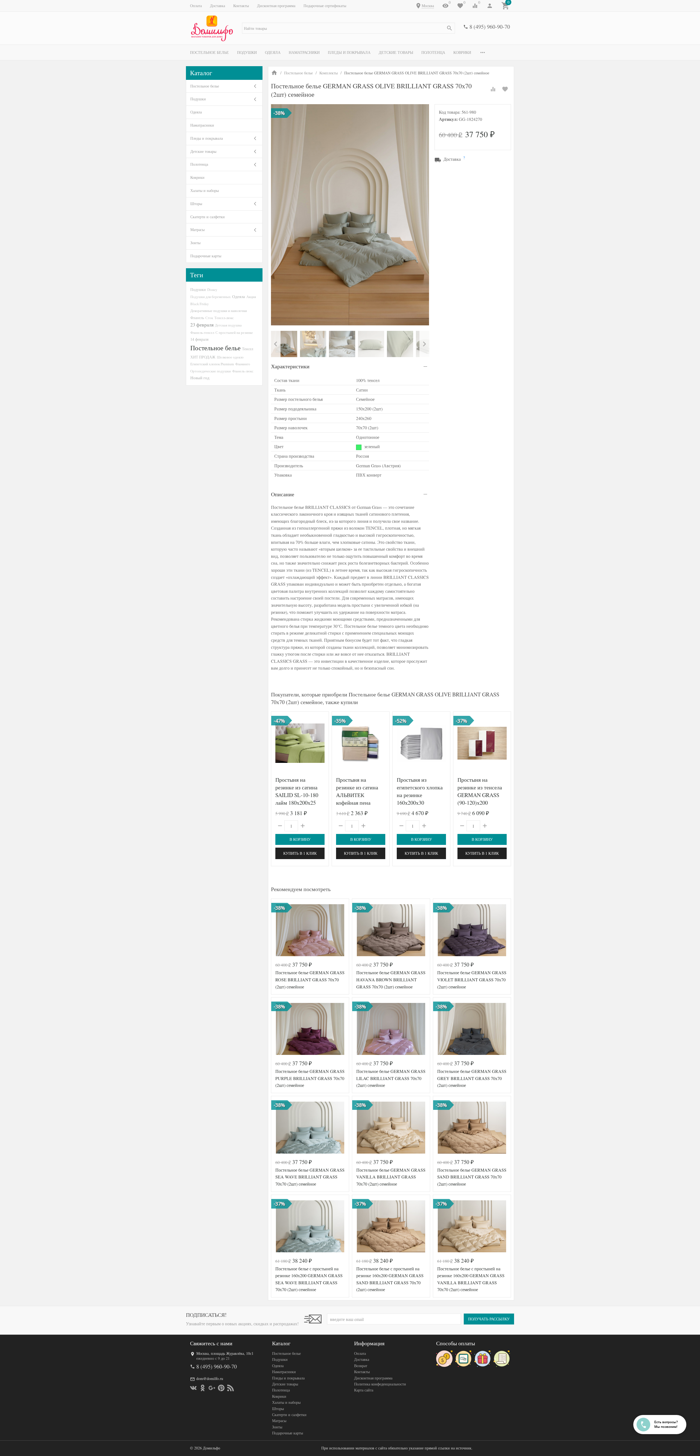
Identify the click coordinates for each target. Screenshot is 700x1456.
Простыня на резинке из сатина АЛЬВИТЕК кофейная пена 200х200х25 (357, 795)
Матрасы (197, 229)
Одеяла (273, 52)
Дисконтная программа (276, 5)
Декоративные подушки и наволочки (218, 310)
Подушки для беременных (210, 296)
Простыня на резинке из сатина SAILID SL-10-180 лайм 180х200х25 (296, 791)
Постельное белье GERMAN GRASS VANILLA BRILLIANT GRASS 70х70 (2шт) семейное (390, 1177)
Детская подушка (228, 325)
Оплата (196, 5)
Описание (282, 494)
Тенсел (247, 348)
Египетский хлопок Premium (212, 363)
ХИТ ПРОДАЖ (202, 357)
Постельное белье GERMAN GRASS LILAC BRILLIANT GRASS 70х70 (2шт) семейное (390, 1078)
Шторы (196, 203)
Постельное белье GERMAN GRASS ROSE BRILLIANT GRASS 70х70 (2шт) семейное (310, 979)
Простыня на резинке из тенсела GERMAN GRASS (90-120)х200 (479, 791)
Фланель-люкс (242, 371)
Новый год (199, 377)
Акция (251, 296)
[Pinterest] (221, 1388)
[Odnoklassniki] (202, 1388)
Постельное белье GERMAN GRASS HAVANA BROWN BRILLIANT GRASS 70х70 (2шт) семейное (390, 979)
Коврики (462, 52)
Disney (212, 289)
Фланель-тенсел (202, 332)
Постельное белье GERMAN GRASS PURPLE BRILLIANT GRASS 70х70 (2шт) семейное (310, 1078)
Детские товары (396, 52)
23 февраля (202, 324)
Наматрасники (304, 52)
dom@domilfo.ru (209, 1378)
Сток (209, 317)
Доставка (217, 5)
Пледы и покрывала (349, 52)
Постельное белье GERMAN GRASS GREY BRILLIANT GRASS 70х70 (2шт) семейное (471, 1078)
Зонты (195, 242)
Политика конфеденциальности (380, 1384)
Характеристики (290, 366)
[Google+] (212, 1388)
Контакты (241, 5)
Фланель (197, 317)
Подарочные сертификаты (325, 5)
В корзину (300, 839)
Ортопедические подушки (210, 371)
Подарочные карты (205, 255)
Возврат (360, 1365)
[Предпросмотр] (300, 743)
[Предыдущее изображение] (461, 743)
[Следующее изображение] (503, 743)
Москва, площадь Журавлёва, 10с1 (224, 1353)
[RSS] (230, 1388)
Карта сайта (363, 1390)
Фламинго (242, 363)
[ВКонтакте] (193, 1388)
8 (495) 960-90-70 (489, 26)
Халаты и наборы (204, 190)
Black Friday (199, 303)
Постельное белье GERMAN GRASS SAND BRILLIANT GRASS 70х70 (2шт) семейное (471, 1177)
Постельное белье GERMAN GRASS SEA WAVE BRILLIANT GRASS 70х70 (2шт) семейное (310, 1177)
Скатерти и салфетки (207, 216)
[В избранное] (505, 89)
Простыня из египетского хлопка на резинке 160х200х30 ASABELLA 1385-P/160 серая (420, 799)
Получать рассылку (489, 1318)
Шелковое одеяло (230, 357)
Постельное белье (209, 52)
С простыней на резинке (234, 332)
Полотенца (433, 52)
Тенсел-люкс (224, 317)
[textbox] (348, 28)
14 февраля (199, 339)
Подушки (247, 52)
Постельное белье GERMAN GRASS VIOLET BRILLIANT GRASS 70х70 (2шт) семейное (471, 979)
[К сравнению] (493, 89)
